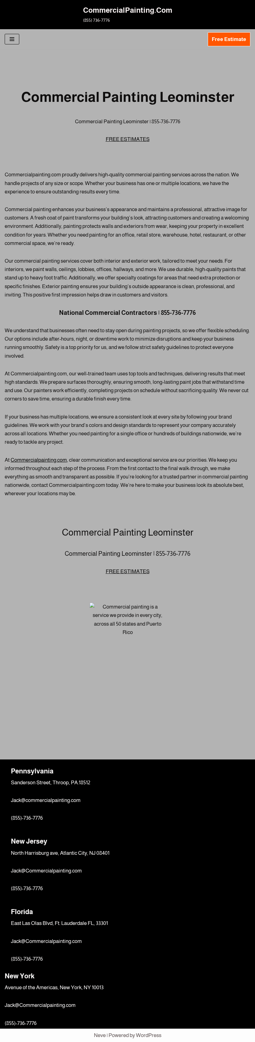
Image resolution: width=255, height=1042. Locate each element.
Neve (100, 1035)
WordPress (148, 1035)
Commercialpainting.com (39, 460)
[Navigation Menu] (12, 39)
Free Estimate (229, 39)
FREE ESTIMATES (128, 139)
